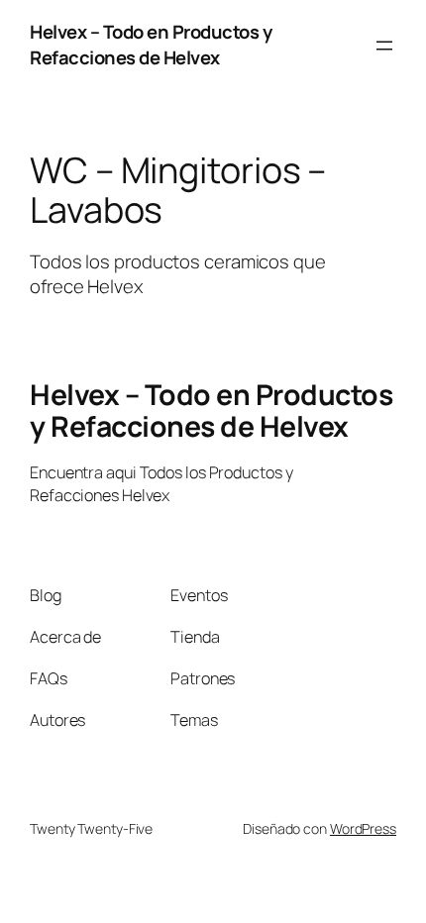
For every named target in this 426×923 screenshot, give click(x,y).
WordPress (363, 828)
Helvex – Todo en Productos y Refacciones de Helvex (150, 44)
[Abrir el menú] (384, 45)
